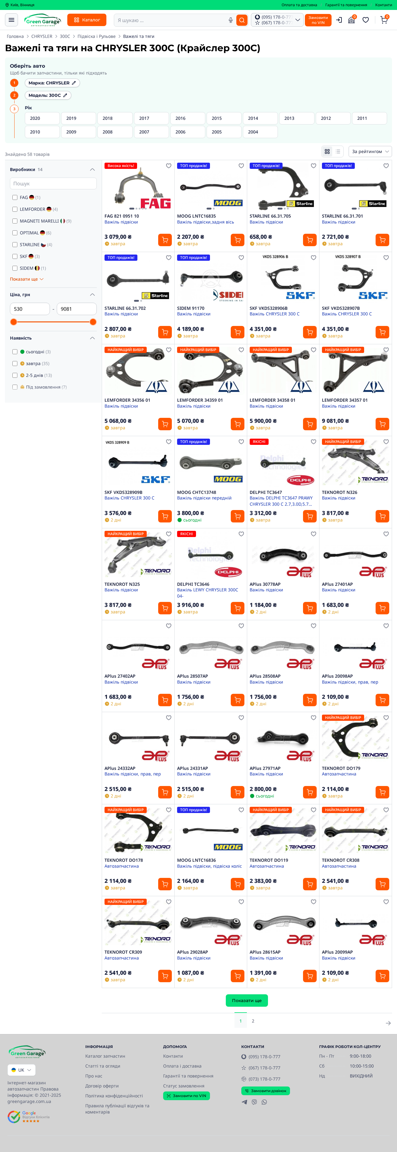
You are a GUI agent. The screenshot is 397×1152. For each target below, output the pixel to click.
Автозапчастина (339, 774)
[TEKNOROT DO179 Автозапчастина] (355, 739)
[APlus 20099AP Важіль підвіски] (355, 923)
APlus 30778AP (265, 584)
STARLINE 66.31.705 (270, 216)
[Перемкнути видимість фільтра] (92, 169)
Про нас (93, 1076)
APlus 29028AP (192, 952)
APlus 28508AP (265, 676)
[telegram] (244, 1102)
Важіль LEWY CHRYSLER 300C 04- (207, 593)
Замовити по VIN (189, 1095)
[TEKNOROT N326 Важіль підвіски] (355, 463)
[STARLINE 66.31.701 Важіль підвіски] (355, 187)
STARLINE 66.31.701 (342, 216)
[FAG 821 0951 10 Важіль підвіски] (138, 187)
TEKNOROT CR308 (340, 860)
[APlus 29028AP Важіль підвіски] (210, 923)
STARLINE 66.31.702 (125, 308)
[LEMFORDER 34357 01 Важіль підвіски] (355, 371)
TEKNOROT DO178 (124, 860)
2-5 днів (39, 375)
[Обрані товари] (366, 20)
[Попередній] (111, 187)
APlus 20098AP (337, 676)
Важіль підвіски (121, 222)
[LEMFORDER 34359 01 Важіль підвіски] (210, 371)
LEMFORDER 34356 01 (127, 400)
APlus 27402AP (120, 676)
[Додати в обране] (169, 166)
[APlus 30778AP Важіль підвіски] (283, 555)
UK (21, 1070)
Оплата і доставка (182, 1066)
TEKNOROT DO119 (269, 860)
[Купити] (165, 240)
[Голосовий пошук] (231, 20)
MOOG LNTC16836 (196, 860)
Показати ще (247, 1000)
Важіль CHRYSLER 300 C (275, 314)
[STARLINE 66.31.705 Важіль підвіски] (283, 187)
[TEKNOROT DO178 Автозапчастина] (138, 831)
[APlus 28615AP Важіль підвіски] (283, 923)
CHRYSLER (41, 36)
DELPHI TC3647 (266, 492)
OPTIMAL (35, 233)
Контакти (383, 4)
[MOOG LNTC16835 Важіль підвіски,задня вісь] (210, 187)
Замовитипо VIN (318, 20)
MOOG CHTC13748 (196, 492)
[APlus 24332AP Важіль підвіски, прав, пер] (138, 739)
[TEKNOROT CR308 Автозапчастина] (355, 831)
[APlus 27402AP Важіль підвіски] (138, 647)
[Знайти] (242, 20)
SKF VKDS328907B (341, 308)
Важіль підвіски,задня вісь (205, 222)
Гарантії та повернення (346, 4)
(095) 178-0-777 (264, 1056)
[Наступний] (166, 187)
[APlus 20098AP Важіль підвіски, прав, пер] (355, 647)
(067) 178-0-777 (264, 1068)
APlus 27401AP (337, 584)
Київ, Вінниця (22, 4)
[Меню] (11, 19)
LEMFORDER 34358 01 (273, 400)
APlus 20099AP (337, 952)
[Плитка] (327, 151)
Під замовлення (46, 387)
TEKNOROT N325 (122, 584)
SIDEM (33, 268)
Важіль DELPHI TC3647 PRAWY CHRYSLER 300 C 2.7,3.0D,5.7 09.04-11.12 (281, 501)
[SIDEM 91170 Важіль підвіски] (210, 279)
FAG (30, 197)
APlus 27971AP (265, 768)
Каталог (91, 20)
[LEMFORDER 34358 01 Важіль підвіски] (283, 371)
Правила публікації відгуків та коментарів (117, 1109)
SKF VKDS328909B (123, 492)
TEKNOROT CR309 (123, 952)
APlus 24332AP (120, 768)
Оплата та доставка (299, 4)
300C (65, 36)
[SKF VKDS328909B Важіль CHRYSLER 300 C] (138, 463)
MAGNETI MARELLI (45, 221)
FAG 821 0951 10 (122, 216)
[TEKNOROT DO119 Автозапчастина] (283, 831)
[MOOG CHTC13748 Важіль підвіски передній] (210, 463)
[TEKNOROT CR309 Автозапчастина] (138, 923)
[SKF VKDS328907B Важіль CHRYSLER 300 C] (355, 279)
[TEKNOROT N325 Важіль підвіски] (138, 555)
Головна (15, 36)
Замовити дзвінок (268, 1090)
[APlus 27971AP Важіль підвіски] (283, 739)
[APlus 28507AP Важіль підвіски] (210, 647)
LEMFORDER (39, 209)
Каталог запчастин (105, 1056)
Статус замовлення (183, 1086)
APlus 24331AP (192, 768)
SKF (30, 256)
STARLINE (36, 244)
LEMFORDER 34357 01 (345, 400)
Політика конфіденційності (114, 1096)
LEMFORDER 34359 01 (200, 400)
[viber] (254, 1102)
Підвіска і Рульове (97, 36)
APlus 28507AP (192, 676)
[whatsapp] (264, 1102)
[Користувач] (339, 20)
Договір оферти (102, 1086)
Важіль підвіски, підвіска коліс (209, 866)
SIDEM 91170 (190, 308)
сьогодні (38, 352)
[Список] (338, 151)
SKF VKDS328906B (269, 308)
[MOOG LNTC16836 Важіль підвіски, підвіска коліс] (210, 831)
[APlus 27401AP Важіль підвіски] (355, 555)
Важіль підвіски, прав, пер (350, 682)
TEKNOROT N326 (339, 492)
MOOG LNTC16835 (196, 216)
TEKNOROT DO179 (341, 768)
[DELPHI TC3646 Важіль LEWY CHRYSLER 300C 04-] (210, 555)
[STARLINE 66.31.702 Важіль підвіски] (138, 279)
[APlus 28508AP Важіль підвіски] (283, 647)
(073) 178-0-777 (264, 1079)
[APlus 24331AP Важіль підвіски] (210, 739)
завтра (37, 363)
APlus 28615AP (265, 952)
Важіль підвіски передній (204, 498)
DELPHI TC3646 (193, 584)
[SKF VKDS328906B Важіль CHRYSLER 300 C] (283, 279)
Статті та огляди (102, 1066)
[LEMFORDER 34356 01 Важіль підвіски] (138, 371)
